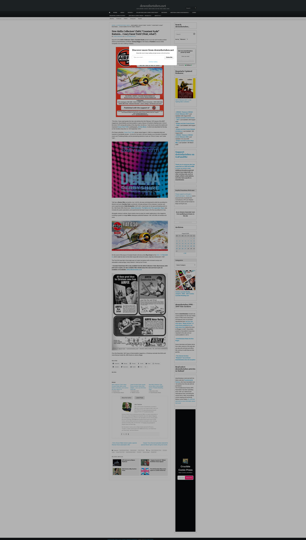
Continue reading (153, 61)
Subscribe (169, 57)
